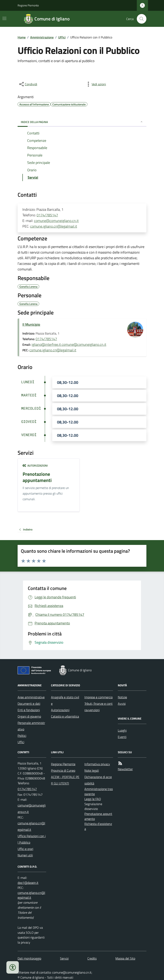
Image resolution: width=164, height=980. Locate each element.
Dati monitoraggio (29, 958)
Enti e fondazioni (29, 710)
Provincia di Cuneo (63, 770)
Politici (22, 735)
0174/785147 (47, 215)
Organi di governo (29, 716)
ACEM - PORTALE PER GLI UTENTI (65, 780)
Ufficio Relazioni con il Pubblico (32, 839)
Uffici (62, 37)
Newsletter (125, 769)
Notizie (122, 697)
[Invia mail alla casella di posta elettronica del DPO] (28, 882)
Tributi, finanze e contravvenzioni (98, 706)
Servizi (64, 958)
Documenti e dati (29, 703)
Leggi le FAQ (92, 799)
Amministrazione (42, 37)
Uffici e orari (25, 848)
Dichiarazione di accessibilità (98, 780)
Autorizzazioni (60, 710)
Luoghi (122, 730)
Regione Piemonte (28, 5)
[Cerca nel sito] (140, 19)
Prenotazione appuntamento (98, 816)
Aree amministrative (31, 697)
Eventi (122, 736)
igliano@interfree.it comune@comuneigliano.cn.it (69, 344)
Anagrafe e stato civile (65, 700)
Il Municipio (31, 324)
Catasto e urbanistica (65, 716)
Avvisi (122, 703)
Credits (92, 958)
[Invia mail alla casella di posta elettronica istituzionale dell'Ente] (32, 808)
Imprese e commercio (98, 697)
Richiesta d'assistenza (98, 826)
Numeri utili (25, 855)
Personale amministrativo (31, 726)
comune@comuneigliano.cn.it (56, 220)
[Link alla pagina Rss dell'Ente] (120, 763)
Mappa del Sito (125, 958)
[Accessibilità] (12, 967)
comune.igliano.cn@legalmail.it (53, 226)
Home (22, 37)
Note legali (91, 770)
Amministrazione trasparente (98, 791)
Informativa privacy (97, 764)
